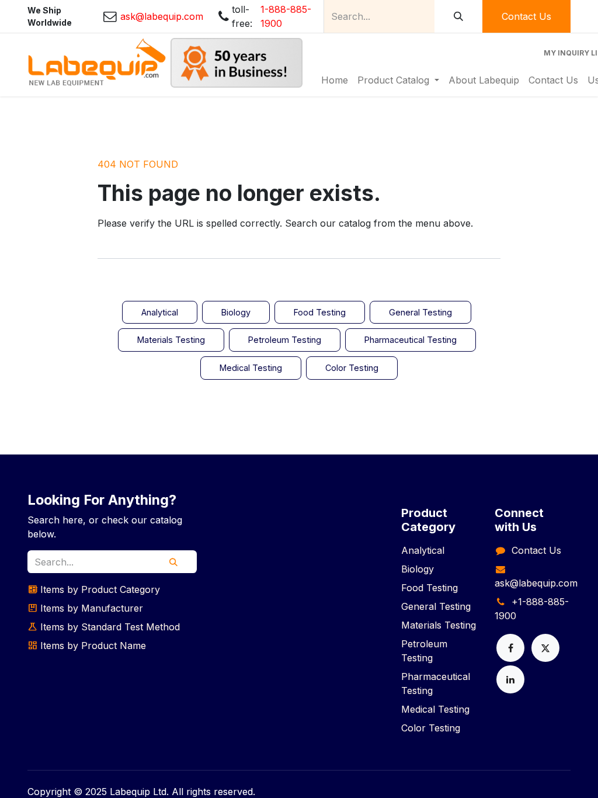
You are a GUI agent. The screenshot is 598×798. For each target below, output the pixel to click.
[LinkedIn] (510, 679)
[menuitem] (335, 80)
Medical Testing (251, 368)
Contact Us (526, 16)
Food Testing (320, 312)
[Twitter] (545, 648)
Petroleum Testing (284, 340)
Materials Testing (171, 340)
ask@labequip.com (536, 583)
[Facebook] (510, 648)
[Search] (458, 16)
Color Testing (351, 368)
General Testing (420, 312)
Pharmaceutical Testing (410, 340)
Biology (236, 312)
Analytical (159, 312)
